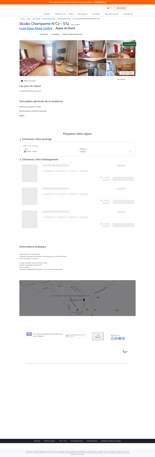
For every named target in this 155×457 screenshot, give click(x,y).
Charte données (92, 441)
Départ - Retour (32, 151)
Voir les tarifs (44, 34)
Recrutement (30, 376)
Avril (100, 387)
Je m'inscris (98, 336)
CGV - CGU (63, 441)
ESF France (119, 398)
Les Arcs (85, 385)
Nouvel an (102, 376)
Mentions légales (50, 441)
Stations (71, 14)
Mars (100, 385)
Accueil (22, 18)
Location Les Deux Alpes (64, 18)
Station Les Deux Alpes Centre (72, 34)
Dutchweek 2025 (87, 418)
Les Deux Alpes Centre (78, 18)
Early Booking (53, 383)
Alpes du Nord (36, 18)
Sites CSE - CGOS (71, 378)
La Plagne (85, 383)
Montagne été (128, 14)
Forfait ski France (121, 396)
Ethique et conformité (33, 382)
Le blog (68, 409)
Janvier (101, 378)
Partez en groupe (71, 376)
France (28, 18)
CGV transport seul (76, 441)
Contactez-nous (31, 370)
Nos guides (69, 411)
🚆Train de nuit (60, 14)
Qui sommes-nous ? (33, 373)
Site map (37, 441)
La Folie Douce (87, 420)
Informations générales (29, 34)
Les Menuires (86, 387)
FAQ (27, 379)
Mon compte (121, 8)
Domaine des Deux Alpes (49, 18)
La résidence (55, 34)
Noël (100, 374)
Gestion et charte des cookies (111, 441)
